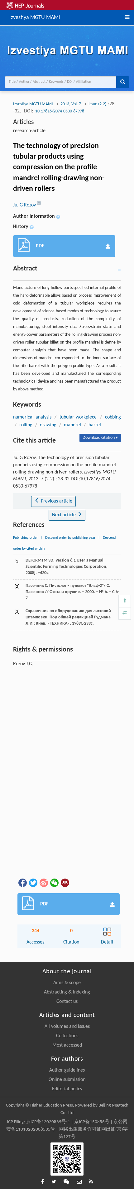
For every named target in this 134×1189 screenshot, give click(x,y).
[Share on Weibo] (43, 882)
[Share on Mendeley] (64, 882)
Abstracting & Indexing (67, 992)
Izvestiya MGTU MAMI (34, 17)
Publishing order (25, 538)
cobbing (113, 417)
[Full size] (124, 613)
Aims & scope (67, 982)
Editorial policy (67, 1089)
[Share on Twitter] (32, 882)
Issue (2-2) (98, 104)
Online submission (67, 1079)
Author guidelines (67, 1070)
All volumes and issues (67, 1026)
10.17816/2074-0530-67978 (59, 111)
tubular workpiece (78, 417)
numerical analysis (32, 417)
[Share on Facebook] (22, 882)
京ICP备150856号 (91, 1122)
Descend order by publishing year (70, 538)
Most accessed (67, 1045)
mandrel (72, 425)
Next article (64, 515)
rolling (25, 425)
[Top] (124, 601)
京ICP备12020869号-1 (48, 1122)
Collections (67, 1035)
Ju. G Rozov (25, 205)
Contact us (67, 1001)
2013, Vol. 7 (70, 104)
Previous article (56, 501)
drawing (48, 425)
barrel (95, 425)
